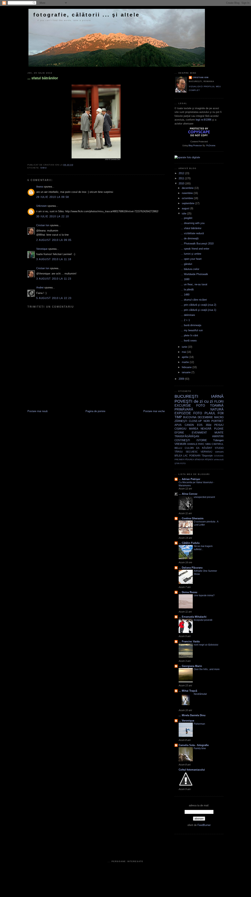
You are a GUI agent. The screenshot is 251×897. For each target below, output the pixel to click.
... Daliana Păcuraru (191, 567)
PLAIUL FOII (214, 413)
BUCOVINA (189, 417)
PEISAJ (219, 424)
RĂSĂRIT (207, 448)
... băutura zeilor (190, 269)
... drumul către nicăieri (194, 299)
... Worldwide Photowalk (194, 274)
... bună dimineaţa (191, 325)
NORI (207, 421)
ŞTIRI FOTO (180, 463)
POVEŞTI (183, 401)
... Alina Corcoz (188, 493)
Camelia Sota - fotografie (194, 745)
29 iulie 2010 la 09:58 (52, 197)
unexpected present (204, 497)
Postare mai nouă (37, 411)
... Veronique (186, 720)
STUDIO (219, 448)
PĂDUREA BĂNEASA (194, 459)
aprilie (185, 357)
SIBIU (43, 168)
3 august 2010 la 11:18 (53, 259)
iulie (184, 213)
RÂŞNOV (209, 459)
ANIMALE (192, 444)
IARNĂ (217, 396)
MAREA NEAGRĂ (200, 428)
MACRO (219, 417)
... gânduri (186, 263)
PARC (201, 444)
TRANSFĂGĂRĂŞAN (187, 436)
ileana (39, 186)
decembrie (188, 188)
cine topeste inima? (204, 595)
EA (197, 448)
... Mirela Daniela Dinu (192, 715)
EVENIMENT (199, 432)
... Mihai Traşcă (188, 690)
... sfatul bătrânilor (42, 78)
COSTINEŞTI (182, 440)
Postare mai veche (154, 411)
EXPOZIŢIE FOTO (188, 413)
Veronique (41, 248)
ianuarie (186, 372)
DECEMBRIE (205, 417)
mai (184, 351)
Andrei (40, 287)
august (186, 208)
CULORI (189, 448)
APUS (178, 424)
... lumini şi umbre (191, 253)
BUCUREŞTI (186, 396)
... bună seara (188, 340)
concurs (219, 451)
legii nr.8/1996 (203, 119)
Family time (200, 748)
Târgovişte (207, 455)
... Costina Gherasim (191, 518)
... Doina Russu (188, 592)
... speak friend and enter (195, 248)
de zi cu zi (203, 401)
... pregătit (186, 218)
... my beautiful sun (192, 330)
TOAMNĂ (217, 405)
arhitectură (219, 459)
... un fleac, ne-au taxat (194, 284)
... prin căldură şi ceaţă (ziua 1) (198, 309)
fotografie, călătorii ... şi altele (86, 15)
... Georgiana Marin (190, 666)
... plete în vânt (189, 335)
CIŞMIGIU (180, 428)
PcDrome (210, 145)
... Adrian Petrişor (189, 479)
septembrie (188, 203)
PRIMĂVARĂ (184, 409)
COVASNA (219, 456)
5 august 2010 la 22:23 (54, 298)
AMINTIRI (218, 436)
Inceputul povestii (203, 620)
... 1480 (185, 294)
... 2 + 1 (185, 320)
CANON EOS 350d (198, 424)
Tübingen (218, 440)
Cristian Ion (42, 225)
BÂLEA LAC (181, 455)
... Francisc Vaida (189, 641)
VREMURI (180, 444)
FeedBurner (204, 825)
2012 (182, 173)
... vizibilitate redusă (192, 233)
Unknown (41, 205)
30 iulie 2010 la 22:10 (52, 216)
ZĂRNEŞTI (181, 421)
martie (186, 362)
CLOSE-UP (195, 421)
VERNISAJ (206, 451)
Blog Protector (195, 145)
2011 (182, 178)
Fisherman (199, 723)
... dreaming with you (193, 223)
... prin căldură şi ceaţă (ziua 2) (198, 304)
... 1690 (185, 279)
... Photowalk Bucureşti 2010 (197, 243)
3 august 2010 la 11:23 (53, 278)
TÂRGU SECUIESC (186, 451)
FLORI (219, 401)
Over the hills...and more (207, 669)
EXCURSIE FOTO (190, 405)
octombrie (188, 198)
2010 (182, 183)
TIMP (178, 417)
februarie (187, 367)
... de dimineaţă (189, 238)
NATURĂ (217, 409)
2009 (182, 378)
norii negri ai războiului (206, 644)
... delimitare (188, 315)
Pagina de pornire (95, 411)
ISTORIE (201, 440)
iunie (185, 346)
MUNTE (219, 432)
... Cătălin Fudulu (189, 542)
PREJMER (179, 459)
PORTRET (217, 421)
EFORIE (179, 432)
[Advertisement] (73, 401)
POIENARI (194, 455)
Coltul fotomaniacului (192, 769)
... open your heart (191, 258)
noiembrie (188, 193)
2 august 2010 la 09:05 (54, 240)
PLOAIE (219, 428)
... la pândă (187, 289)
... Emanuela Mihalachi (192, 616)
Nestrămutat (200, 694)
